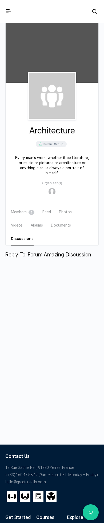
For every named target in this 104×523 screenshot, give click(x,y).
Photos (65, 212)
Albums (37, 225)
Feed (46, 212)
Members (21, 212)
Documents (61, 225)
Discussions (22, 238)
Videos (17, 225)
